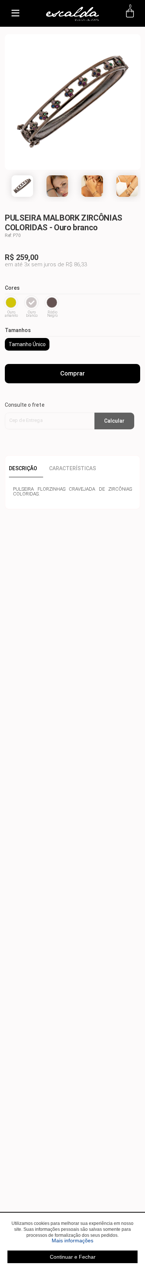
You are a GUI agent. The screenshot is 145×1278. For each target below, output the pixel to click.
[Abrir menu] (15, 13)
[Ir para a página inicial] (72, 21)
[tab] (26, 468)
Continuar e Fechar (73, 1257)
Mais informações (95, 1240)
